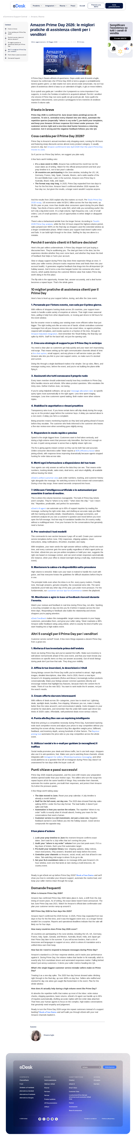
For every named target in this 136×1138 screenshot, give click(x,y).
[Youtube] (48, 1119)
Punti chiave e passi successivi (17, 55)
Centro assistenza (50, 1080)
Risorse (41, 16)
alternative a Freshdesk (27, 1094)
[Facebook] (52, 1119)
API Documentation (50, 1103)
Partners (47, 1091)
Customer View (74, 1091)
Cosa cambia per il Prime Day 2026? (17, 33)
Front (21, 1084)
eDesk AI (72, 1084)
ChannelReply (24, 1080)
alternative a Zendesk (27, 1091)
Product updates (49, 1099)
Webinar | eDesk (49, 1084)
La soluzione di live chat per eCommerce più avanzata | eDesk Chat (80, 1097)
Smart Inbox (73, 1088)
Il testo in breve (12, 29)
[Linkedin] (39, 1119)
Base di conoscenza (75, 1110)
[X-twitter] (56, 1119)
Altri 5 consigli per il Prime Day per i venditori (17, 50)
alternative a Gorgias (27, 1098)
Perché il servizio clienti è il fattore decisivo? (16, 38)
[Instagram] (44, 1119)
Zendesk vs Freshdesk (27, 1087)
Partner (46, 1095)
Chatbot (71, 1080)
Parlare (71, 1103)
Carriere (96, 1084)
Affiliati (46, 1107)
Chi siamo (97, 1080)
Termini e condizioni (90, 1118)
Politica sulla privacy (108, 1118)
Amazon (34, 16)
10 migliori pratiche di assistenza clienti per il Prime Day (16, 44)
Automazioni (73, 1107)
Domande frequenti (14, 58)
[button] (82, 6)
